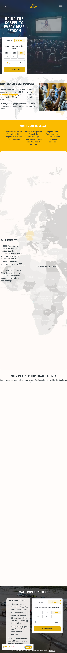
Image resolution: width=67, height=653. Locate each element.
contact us (52, 650)
